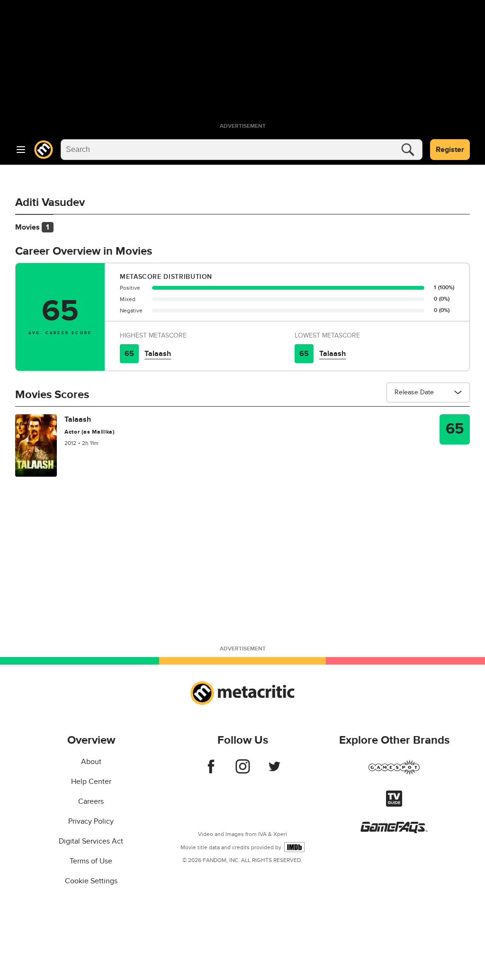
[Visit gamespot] (394, 773)
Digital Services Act (91, 841)
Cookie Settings (91, 881)
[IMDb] (294, 847)
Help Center (91, 781)
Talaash (157, 353)
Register (450, 149)
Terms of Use (91, 861)
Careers (91, 801)
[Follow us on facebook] (211, 771)
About (91, 761)
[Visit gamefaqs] (394, 831)
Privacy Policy (91, 821)
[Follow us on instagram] (242, 771)
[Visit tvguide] (394, 804)
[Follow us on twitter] (274, 771)
